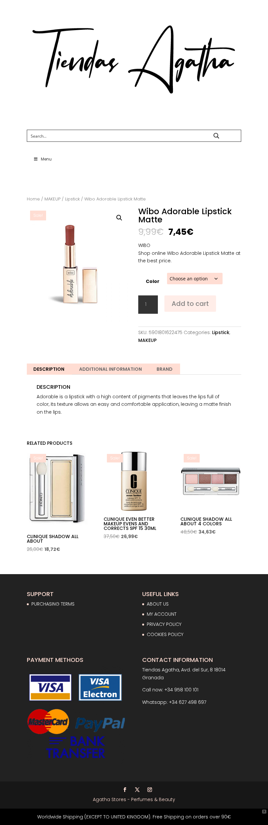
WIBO (144, 245)
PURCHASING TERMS (53, 604)
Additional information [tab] (110, 369)
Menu (46, 159)
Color (152, 281)
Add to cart (190, 303)
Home (33, 199)
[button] (119, 218)
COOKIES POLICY (165, 634)
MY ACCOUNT (161, 614)
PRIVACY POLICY (164, 624)
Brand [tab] (165, 369)
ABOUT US (158, 604)
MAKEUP (52, 199)
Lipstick (72, 199)
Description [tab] (48, 369)
